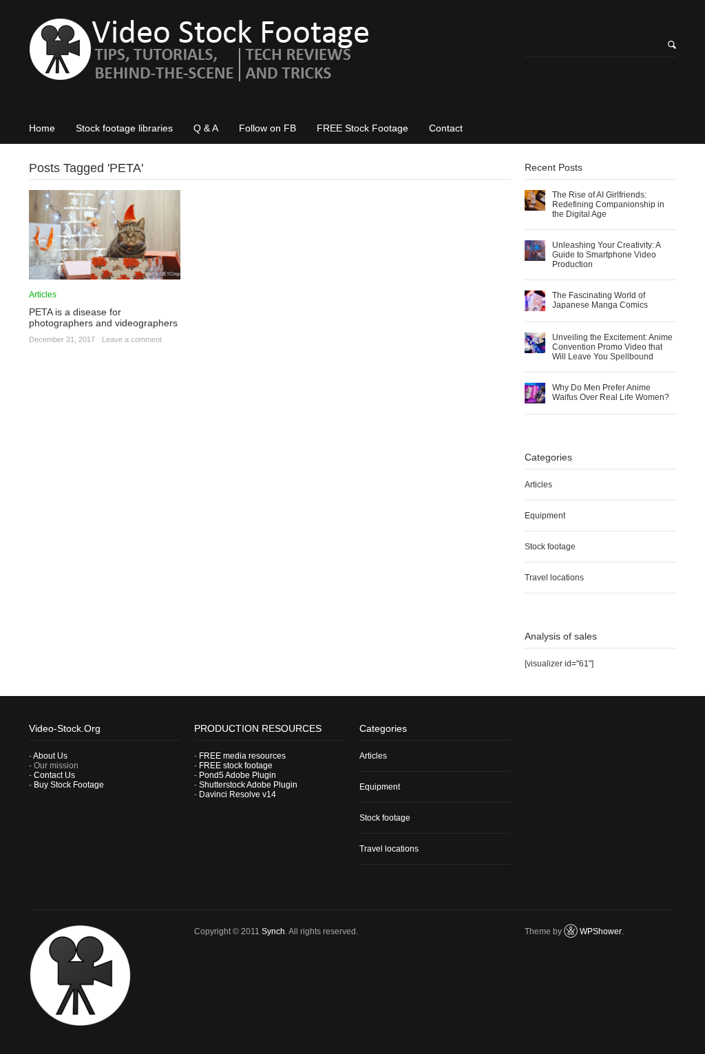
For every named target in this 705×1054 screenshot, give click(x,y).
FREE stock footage (236, 765)
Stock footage (550, 546)
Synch (273, 931)
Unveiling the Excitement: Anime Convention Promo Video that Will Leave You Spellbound (612, 347)
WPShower (601, 931)
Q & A (205, 128)
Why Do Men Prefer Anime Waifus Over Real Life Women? (610, 392)
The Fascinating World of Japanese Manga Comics (600, 300)
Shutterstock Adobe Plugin (248, 785)
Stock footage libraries (124, 128)
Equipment (545, 515)
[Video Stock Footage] (270, 54)
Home (42, 128)
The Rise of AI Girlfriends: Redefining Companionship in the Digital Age (608, 204)
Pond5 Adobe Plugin (237, 775)
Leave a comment (132, 339)
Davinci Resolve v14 (237, 794)
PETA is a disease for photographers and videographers (103, 317)
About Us (50, 756)
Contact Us (54, 775)
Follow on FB (267, 128)
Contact (446, 128)
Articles (42, 294)
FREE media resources (242, 756)
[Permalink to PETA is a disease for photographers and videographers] (104, 275)
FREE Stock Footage (362, 128)
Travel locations (554, 577)
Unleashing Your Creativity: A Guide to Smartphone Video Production (606, 254)
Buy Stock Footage (69, 785)
